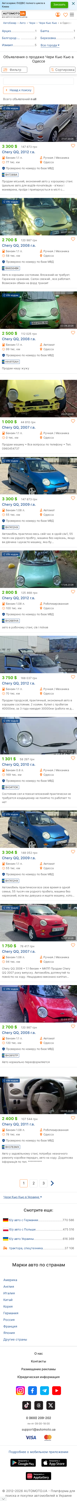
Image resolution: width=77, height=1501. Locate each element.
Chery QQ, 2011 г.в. (18, 1124)
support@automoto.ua (38, 1429)
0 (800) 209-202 (38, 1418)
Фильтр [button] (15, 70)
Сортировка (64, 70)
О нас (38, 1353)
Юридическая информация (38, 1377)
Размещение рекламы (38, 1369)
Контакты (38, 1361)
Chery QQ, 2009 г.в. (19, 504)
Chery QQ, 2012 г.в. (18, 152)
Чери (32, 22)
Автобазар (9, 22)
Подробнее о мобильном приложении (38, 1452)
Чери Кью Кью (48, 22)
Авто (23, 22)
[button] (73, 14)
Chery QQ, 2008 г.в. (19, 245)
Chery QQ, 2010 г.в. (18, 764)
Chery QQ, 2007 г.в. (19, 427)
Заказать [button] (59, 4)
